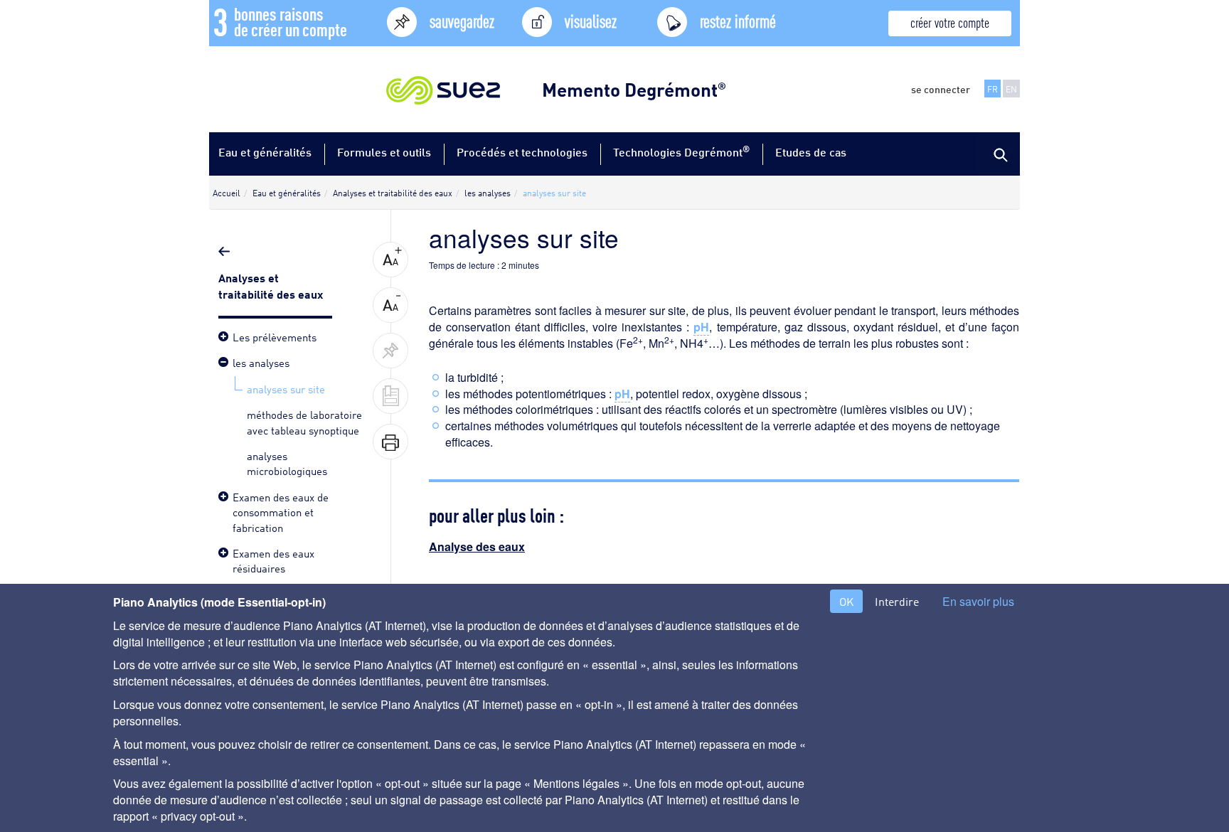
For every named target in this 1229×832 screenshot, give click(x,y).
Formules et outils (384, 152)
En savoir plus (978, 601)
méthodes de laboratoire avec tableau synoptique (304, 421)
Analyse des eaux (477, 546)
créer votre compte (949, 22)
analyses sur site (286, 388)
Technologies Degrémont (681, 151)
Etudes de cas (810, 152)
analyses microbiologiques (287, 462)
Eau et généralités (265, 152)
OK (846, 601)
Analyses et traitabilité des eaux (272, 285)
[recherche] (998, 153)
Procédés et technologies (522, 152)
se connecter (940, 89)
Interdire (897, 601)
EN (1011, 88)
